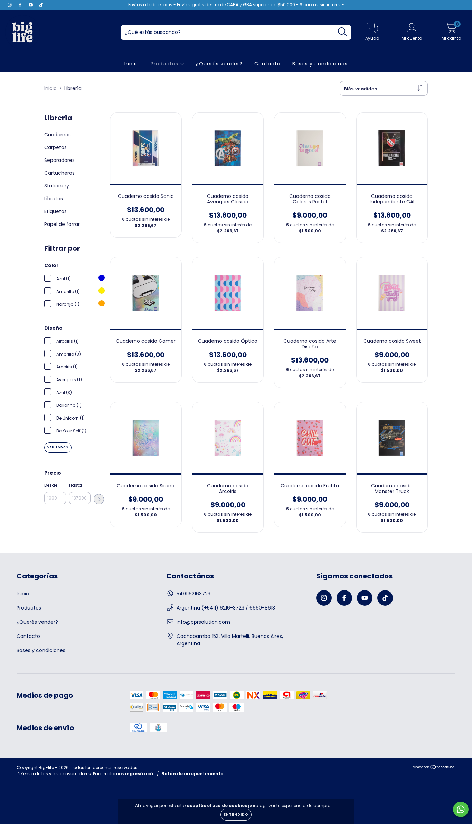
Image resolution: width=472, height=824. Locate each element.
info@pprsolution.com (203, 622)
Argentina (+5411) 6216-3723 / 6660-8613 (226, 607)
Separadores (59, 160)
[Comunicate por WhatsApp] (461, 809)
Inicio (131, 63)
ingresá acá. (139, 774)
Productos (165, 63)
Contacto (267, 63)
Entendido (236, 814)
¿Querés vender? (219, 63)
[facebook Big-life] (21, 4)
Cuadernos (57, 134)
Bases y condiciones (320, 63)
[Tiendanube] (433, 768)
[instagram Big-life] (10, 4)
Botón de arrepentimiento (192, 774)
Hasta (75, 485)
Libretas (53, 198)
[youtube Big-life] (31, 4)
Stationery (56, 185)
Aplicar (99, 499)
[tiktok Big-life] (41, 4)
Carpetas (55, 147)
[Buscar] (342, 32)
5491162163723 (193, 593)
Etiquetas (55, 211)
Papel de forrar (62, 224)
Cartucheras (59, 173)
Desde (50, 485)
